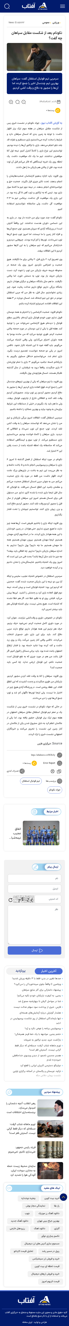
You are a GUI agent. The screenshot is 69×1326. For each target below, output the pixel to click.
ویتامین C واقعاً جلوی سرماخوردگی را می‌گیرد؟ (37, 984)
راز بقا (56, 1206)
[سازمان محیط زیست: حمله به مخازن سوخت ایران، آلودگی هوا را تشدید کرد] (49, 1170)
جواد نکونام (54, 790)
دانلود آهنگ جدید (19, 1221)
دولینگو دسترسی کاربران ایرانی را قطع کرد (40, 1065)
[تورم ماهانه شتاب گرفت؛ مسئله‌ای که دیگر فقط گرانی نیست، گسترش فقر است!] (49, 1128)
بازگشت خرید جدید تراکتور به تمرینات (42, 1040)
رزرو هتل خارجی (17, 1228)
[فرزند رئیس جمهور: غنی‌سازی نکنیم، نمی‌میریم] (49, 1150)
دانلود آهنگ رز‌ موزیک (48, 1213)
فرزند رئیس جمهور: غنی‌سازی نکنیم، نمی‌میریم (22, 1149)
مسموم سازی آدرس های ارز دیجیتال (41, 1244)
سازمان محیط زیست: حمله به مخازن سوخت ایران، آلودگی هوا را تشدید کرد (21, 1170)
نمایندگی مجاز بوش (35, 1206)
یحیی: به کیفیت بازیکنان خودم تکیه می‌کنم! (39, 996)
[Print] (52, 771)
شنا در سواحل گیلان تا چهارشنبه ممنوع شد (39, 1001)
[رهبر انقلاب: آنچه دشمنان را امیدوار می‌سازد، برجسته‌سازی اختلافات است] (49, 1108)
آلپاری (56, 1228)
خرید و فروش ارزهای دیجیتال (45, 1274)
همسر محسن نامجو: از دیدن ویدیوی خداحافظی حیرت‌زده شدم (36, 1058)
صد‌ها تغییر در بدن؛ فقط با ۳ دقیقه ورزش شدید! (36, 978)
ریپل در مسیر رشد (50, 1251)
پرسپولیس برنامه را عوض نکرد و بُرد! (43, 1028)
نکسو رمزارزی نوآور (50, 1236)
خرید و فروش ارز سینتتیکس (45, 1259)
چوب (27, 1213)
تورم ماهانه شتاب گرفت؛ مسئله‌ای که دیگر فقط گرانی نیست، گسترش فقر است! (38, 1048)
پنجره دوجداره (28, 1198)
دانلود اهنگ (39, 1228)
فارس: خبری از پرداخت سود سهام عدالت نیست (37, 1007)
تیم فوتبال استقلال (31, 781)
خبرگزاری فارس (44, 744)
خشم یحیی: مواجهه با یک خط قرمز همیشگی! (38, 1034)
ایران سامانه (27, 1322)
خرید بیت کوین (51, 1198)
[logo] (35, 6)
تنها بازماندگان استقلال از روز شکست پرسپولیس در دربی (35, 1021)
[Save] (59, 771)
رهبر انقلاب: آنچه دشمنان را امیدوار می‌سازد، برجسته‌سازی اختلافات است (21, 1108)
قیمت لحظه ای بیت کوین (47, 1266)
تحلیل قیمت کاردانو (23, 1251)
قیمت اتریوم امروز (50, 1281)
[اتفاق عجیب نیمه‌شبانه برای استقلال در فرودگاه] (41, 833)
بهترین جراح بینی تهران (48, 1221)
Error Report (49, 763)
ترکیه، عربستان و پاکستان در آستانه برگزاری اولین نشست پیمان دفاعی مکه (37, 1073)
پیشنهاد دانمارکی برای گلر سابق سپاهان (41, 990)
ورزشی (55, 23)
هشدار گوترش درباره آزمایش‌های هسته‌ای (40, 1013)
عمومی (45, 23)
